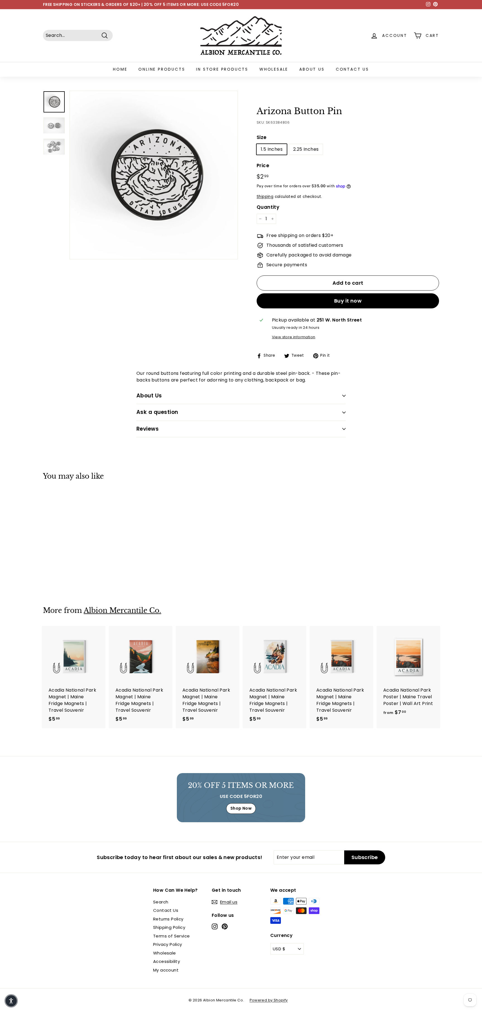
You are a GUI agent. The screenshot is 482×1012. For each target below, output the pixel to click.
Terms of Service (171, 936)
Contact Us (352, 69)
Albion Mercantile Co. (122, 610)
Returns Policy (168, 919)
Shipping (265, 196)
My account (166, 970)
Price (263, 165)
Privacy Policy (167, 944)
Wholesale (273, 69)
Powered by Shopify (269, 1000)
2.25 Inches (306, 149)
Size (262, 137)
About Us (311, 69)
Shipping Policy (169, 927)
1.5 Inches (272, 149)
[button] (11, 1001)
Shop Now (241, 808)
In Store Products (222, 69)
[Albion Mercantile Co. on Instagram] (215, 926)
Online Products (161, 69)
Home (120, 69)
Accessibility (166, 961)
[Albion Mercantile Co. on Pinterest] (225, 926)
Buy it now (348, 300)
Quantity (268, 207)
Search (160, 902)
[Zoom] (154, 175)
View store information (293, 337)
